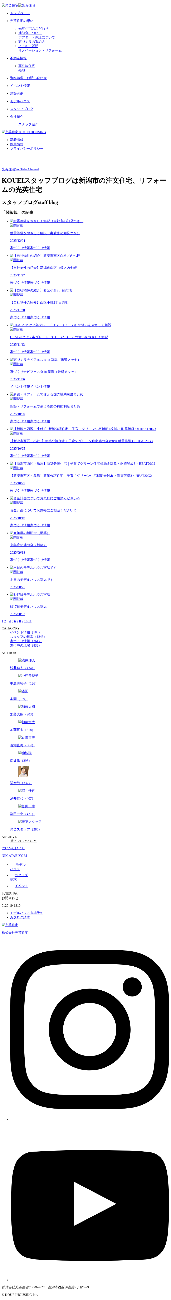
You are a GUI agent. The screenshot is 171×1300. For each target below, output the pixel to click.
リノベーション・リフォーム (40, 50)
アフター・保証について (36, 37)
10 (26, 621)
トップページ (20, 13)
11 (29, 621)
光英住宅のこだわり (33, 28)
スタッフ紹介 (28, 124)
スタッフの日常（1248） (28, 636)
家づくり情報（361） (26, 641)
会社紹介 (16, 116)
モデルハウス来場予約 (26, 913)
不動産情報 (18, 58)
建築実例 (16, 93)
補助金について (30, 33)
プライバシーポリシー (26, 148)
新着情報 (16, 140)
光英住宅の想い (21, 21)
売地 (21, 70)
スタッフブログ (21, 109)
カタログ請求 (20, 917)
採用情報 (16, 144)
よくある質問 (28, 46)
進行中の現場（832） (26, 645)
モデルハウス (20, 101)
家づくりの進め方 (31, 41)
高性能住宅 (26, 66)
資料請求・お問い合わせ (28, 78)
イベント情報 (20, 85)
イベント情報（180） (26, 632)
